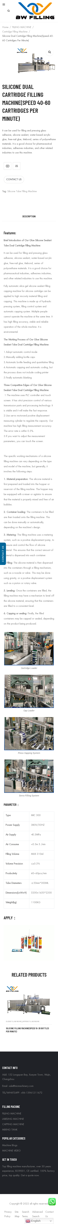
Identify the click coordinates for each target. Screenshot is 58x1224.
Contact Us (3, 554)
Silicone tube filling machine (22, 191)
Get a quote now (30, 1175)
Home (5, 27)
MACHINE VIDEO (11, 1151)
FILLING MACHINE (21, 27)
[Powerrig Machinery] (35, 10)
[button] (49, 52)
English (35, 1220)
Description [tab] (29, 216)
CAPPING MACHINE (13, 1124)
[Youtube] (7, 166)
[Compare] (16, 166)
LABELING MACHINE (13, 1119)
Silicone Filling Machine (14, 1021)
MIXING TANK (9, 1130)
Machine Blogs (9, 1145)
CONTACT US (14, 179)
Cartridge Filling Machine (15, 32)
